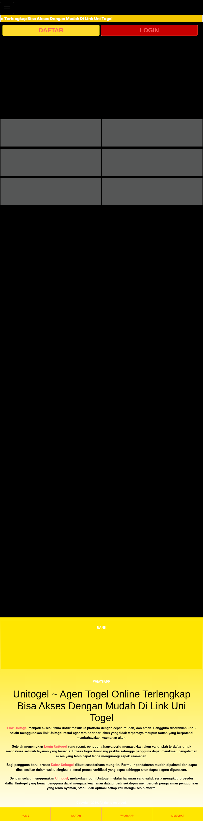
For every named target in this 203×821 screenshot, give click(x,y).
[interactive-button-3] (50, 162)
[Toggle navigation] (7, 8)
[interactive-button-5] (50, 191)
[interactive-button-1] (50, 133)
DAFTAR (51, 30)
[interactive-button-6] (152, 191)
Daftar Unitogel (62, 765)
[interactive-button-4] (152, 162)
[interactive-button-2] (152, 133)
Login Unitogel (55, 746)
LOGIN (149, 30)
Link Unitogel (17, 728)
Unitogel (61, 778)
